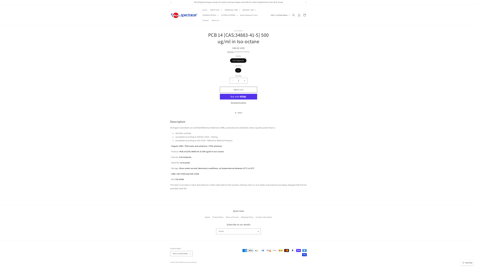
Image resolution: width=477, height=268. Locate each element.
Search (207, 217)
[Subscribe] (258, 231)
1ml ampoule (238, 60)
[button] (216, 10)
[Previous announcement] (171, 2)
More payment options (238, 102)
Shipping (230, 52)
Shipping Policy (247, 217)
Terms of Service (232, 217)
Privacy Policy (218, 217)
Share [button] (240, 113)
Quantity (238, 76)
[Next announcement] (306, 2)
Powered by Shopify (190, 262)
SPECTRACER (179, 262)
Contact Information (264, 217)
